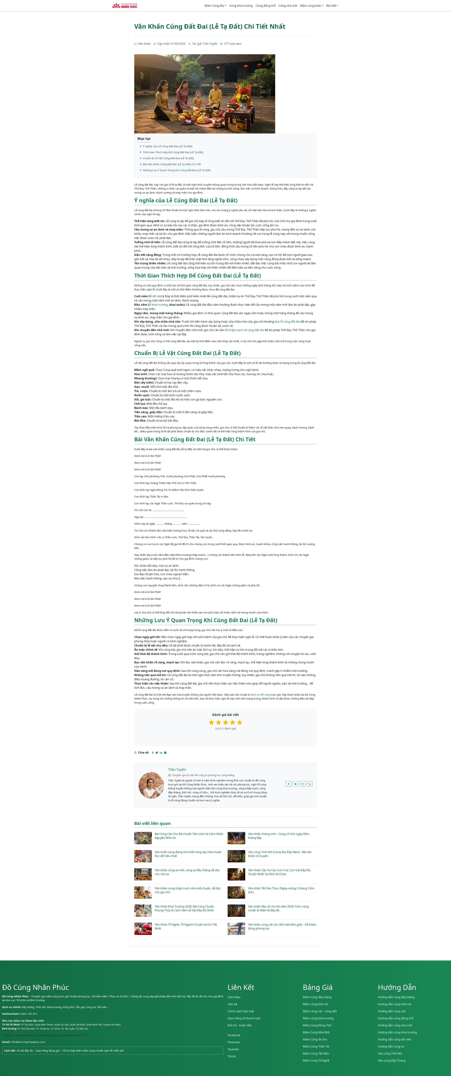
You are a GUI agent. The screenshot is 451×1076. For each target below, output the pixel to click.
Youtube (233, 1049)
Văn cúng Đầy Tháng (391, 1060)
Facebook (234, 1035)
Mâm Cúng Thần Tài (316, 1046)
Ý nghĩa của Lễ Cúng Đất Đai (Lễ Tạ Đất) (167, 146)
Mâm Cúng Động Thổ (317, 1025)
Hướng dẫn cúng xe (391, 1046)
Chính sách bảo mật (241, 1011)
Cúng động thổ (266, 6)
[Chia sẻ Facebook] (152, 752)
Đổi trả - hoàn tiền (240, 1025)
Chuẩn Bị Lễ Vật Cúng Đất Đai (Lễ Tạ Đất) (168, 158)
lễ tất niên (156, 296)
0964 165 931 (28, 1013)
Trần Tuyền (210, 44)
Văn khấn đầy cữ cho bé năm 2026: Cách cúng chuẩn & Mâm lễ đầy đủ (278, 908)
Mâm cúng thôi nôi (315, 1004)
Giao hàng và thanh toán (244, 1018)
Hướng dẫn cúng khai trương (397, 1032)
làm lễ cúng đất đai (287, 322)
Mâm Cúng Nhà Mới (316, 1032)
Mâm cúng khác (310, 6)
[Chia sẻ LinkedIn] (161, 752)
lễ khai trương (158, 305)
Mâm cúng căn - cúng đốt (320, 1011)
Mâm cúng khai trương (318, 1018)
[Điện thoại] (309, 783)
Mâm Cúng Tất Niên (316, 1053)
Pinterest (234, 1042)
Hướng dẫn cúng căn (392, 1011)
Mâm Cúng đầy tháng (317, 997)
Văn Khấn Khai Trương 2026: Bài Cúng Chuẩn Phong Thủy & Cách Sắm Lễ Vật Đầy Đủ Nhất (184, 908)
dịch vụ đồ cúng (260, 694)
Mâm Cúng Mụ (214, 6)
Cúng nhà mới (288, 6)
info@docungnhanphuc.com (28, 1042)
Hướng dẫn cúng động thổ (395, 1018)
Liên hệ (232, 1004)
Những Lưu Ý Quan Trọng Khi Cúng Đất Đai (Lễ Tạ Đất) (177, 170)
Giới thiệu (234, 997)
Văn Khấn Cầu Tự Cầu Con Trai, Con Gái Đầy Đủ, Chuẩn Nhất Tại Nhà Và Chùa (279, 872)
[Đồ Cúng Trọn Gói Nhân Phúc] (124, 5)
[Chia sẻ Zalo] (165, 752)
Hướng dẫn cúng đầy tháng (396, 997)
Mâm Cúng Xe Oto (315, 1039)
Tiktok (232, 1056)
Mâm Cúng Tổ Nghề (316, 1060)
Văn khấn (144, 44)
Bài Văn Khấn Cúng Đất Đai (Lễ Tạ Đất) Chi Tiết (172, 164)
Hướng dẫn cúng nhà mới (395, 1025)
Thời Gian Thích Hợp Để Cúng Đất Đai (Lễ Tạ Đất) (173, 152)
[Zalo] (295, 783)
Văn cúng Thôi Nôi (390, 1053)
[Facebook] (288, 783)
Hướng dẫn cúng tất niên (394, 1039)
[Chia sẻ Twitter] (156, 752)
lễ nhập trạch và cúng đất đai (244, 330)
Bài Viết (331, 6)
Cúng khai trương (241, 6)
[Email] (302, 783)
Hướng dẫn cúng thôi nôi (394, 1004)
